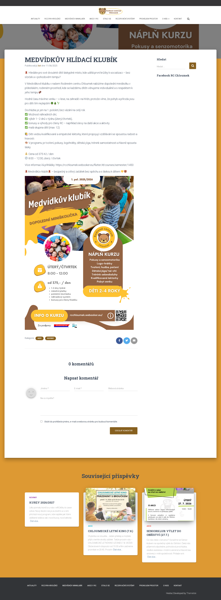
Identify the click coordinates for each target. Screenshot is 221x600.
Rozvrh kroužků (52, 19)
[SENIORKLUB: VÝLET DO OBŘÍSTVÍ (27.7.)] (169, 504)
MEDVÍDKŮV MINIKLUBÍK (75, 19)
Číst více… (34, 521)
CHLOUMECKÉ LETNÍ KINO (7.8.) (110, 531)
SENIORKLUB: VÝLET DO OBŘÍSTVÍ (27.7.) (164, 533)
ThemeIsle (191, 593)
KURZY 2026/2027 (41, 502)
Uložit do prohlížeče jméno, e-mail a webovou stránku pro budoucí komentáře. (81, 421)
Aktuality (35, 19)
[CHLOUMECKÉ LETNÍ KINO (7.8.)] (110, 504)
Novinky (50, 338)
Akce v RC (93, 19)
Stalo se (107, 19)
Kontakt (178, 19)
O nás (165, 19)
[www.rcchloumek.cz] (110, 11)
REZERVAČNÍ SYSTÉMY (125, 19)
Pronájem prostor (148, 19)
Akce (39, 338)
